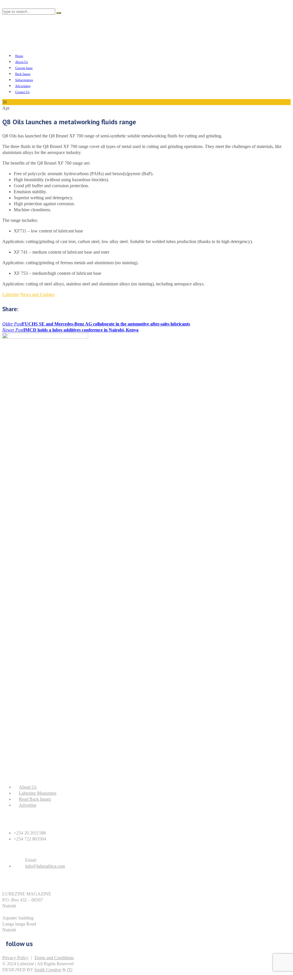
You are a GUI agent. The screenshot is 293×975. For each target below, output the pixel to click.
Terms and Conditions (54, 957)
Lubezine (10, 294)
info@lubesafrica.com (45, 866)
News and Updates (37, 294)
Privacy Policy (15, 957)
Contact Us (22, 92)
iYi (69, 969)
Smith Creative (47, 969)
